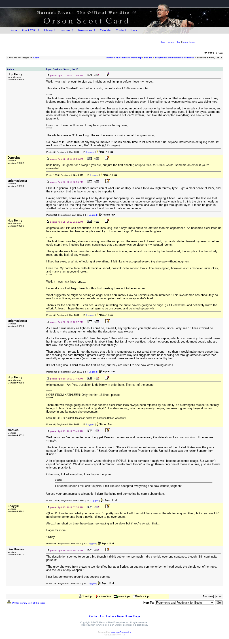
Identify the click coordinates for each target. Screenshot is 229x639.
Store (133, 30)
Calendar (105, 30)
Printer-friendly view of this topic (28, 603)
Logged (90, 152)
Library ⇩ (50, 30)
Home (13, 30)
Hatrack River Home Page (123, 616)
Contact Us (96, 616)
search (171, 42)
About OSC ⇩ (30, 30)
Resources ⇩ (86, 30)
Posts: (50, 152)
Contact (121, 30)
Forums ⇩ (67, 30)
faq (178, 42)
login (163, 42)
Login (36, 57)
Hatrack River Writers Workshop (124, 57)
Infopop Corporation (121, 632)
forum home (188, 42)
